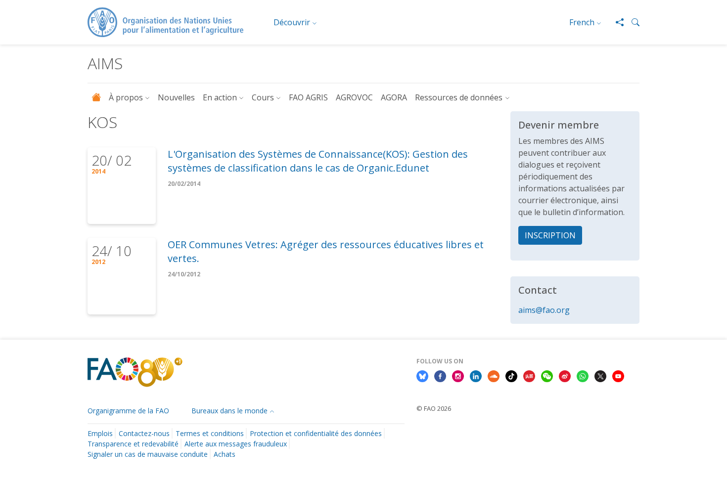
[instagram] (458, 375)
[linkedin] (476, 375)
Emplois (100, 433)
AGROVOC (354, 97)
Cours (263, 97)
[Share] (616, 22)
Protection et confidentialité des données (316, 433)
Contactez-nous (144, 433)
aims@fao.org (544, 310)
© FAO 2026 (433, 408)
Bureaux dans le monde (229, 410)
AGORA (394, 97)
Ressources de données (458, 97)
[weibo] (565, 375)
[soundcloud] (494, 375)
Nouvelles (176, 97)
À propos (126, 97)
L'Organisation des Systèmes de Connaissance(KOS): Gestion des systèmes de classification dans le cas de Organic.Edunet (318, 161)
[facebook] (440, 375)
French (581, 22)
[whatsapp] (583, 375)
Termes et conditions (210, 433)
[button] (631, 22)
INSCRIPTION (550, 235)
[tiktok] (511, 375)
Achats (224, 454)
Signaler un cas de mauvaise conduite (148, 454)
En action (220, 97)
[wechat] (547, 375)
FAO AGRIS (308, 97)
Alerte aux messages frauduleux (235, 443)
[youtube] (618, 375)
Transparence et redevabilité (133, 443)
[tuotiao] (529, 375)
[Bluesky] (422, 375)
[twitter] (600, 375)
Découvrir (291, 22)
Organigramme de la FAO (128, 410)
